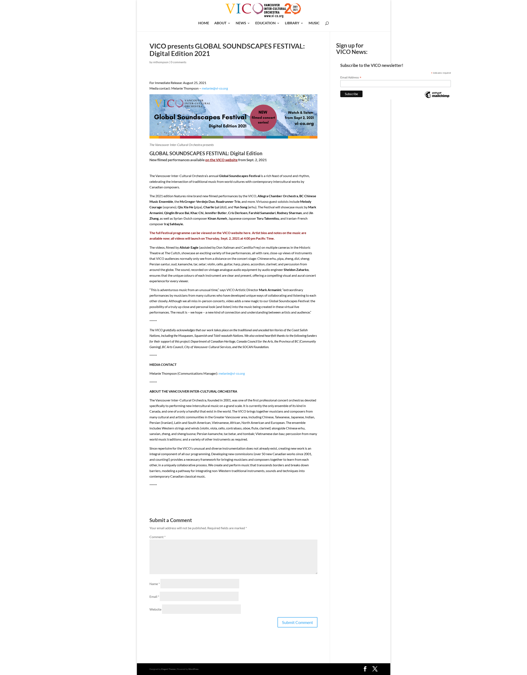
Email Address (350, 77)
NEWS (241, 23)
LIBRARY (292, 23)
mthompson (161, 62)
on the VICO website (221, 160)
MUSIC (314, 23)
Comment (157, 537)
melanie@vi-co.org (215, 88)
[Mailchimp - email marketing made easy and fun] (437, 97)
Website (155, 609)
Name (154, 584)
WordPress (193, 669)
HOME (203, 23)
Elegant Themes (168, 669)
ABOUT (220, 23)
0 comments (178, 62)
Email (154, 596)
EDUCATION (265, 23)
